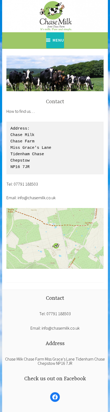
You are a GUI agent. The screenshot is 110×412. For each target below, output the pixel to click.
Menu (58, 40)
